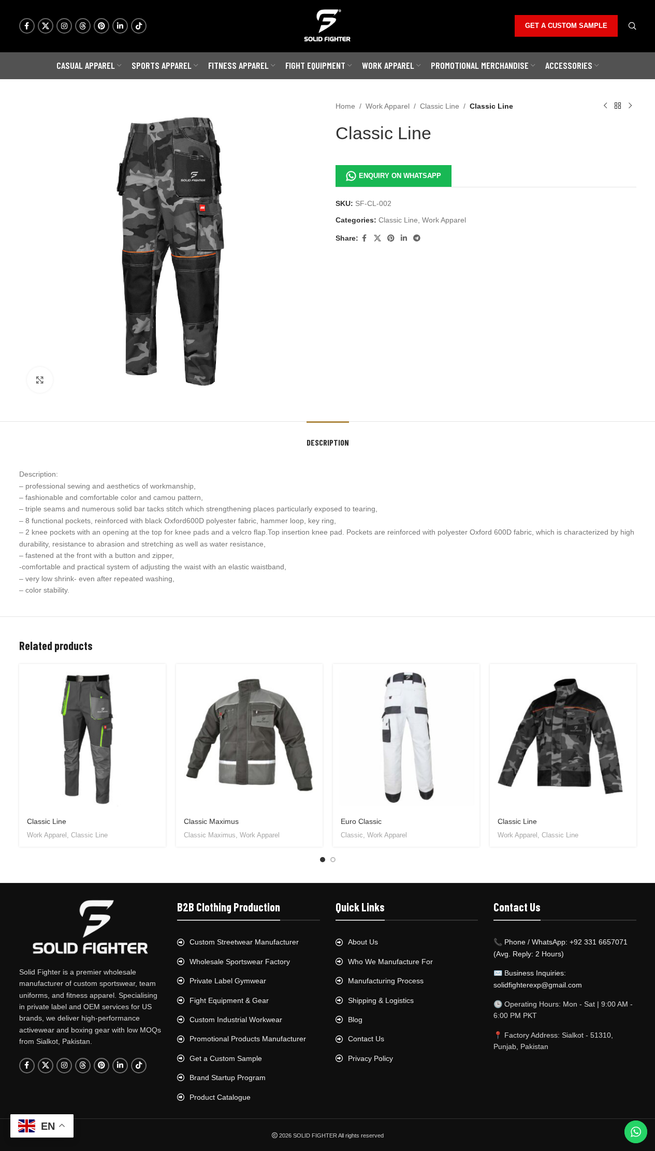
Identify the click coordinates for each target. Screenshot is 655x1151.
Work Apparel (388, 106)
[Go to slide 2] (333, 859)
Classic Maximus (211, 821)
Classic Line (439, 106)
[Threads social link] (83, 26)
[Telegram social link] (417, 238)
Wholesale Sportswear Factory (240, 961)
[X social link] (45, 26)
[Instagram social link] (64, 26)
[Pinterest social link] (101, 26)
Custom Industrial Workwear (236, 1019)
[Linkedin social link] (120, 26)
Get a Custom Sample (226, 1058)
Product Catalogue (220, 1097)
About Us (363, 942)
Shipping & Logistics (381, 1000)
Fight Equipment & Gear (229, 1000)
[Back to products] (618, 106)
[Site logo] (328, 25)
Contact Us (366, 1039)
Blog (355, 1019)
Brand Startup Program (228, 1077)
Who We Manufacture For (390, 961)
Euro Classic (361, 821)
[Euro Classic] (406, 737)
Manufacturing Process (386, 981)
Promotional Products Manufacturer (248, 1039)
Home (345, 106)
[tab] (328, 437)
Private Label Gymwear (228, 981)
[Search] (632, 26)
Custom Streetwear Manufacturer (244, 942)
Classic (352, 835)
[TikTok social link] (139, 26)
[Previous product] (605, 106)
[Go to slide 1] (322, 859)
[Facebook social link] (27, 26)
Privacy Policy (370, 1058)
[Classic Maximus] (249, 737)
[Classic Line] (92, 737)
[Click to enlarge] (40, 380)
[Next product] (630, 106)
